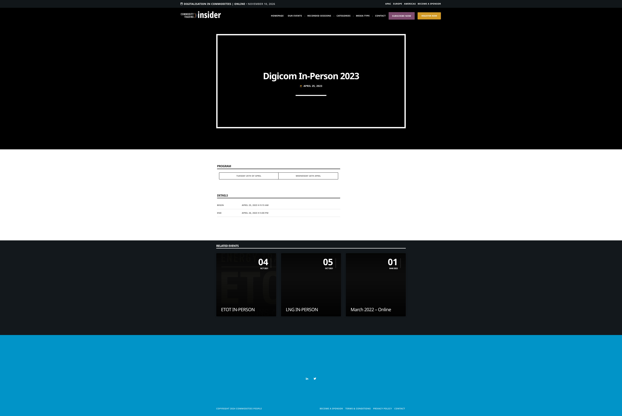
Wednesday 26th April (308, 175)
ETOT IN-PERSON (238, 309)
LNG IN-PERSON (302, 309)
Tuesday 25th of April (248, 175)
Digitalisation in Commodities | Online (227, 4)
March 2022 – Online (371, 309)
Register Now (429, 15)
